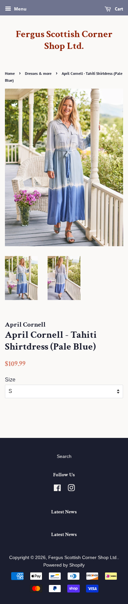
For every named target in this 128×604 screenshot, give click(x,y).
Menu (20, 8)
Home (10, 73)
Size (10, 379)
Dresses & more (38, 73)
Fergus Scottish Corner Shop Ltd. (64, 40)
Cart (118, 9)
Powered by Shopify (64, 565)
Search (64, 456)
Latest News (64, 512)
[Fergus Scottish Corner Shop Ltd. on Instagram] (71, 489)
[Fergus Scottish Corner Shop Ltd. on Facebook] (57, 489)
